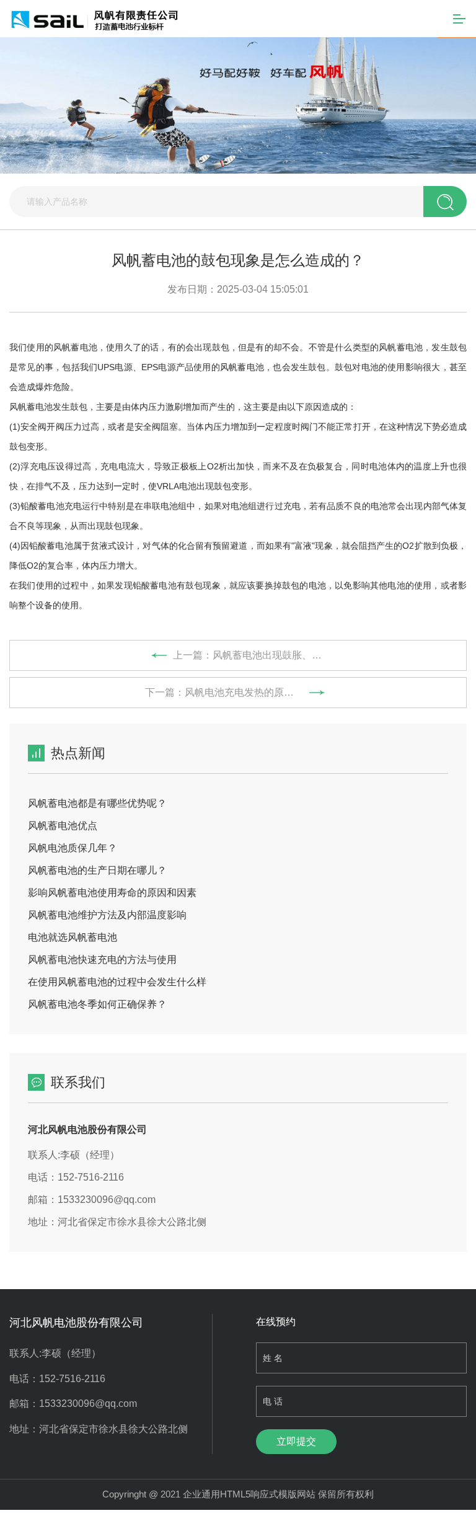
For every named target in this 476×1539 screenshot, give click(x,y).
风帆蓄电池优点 (62, 825)
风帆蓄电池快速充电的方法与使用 (102, 959)
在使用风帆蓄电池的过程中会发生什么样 (117, 982)
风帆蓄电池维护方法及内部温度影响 (107, 915)
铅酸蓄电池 (155, 585)
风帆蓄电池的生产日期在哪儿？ (97, 870)
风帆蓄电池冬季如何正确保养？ (97, 1004)
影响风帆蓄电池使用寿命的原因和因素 (112, 892)
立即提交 (296, 1441)
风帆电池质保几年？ (72, 848)
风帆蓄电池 (75, 347)
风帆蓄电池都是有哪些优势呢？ (97, 803)
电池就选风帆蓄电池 (72, 937)
